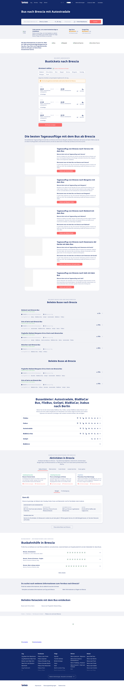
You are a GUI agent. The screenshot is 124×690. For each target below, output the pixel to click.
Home (23, 614)
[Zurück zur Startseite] (25, 2)
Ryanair (56, 656)
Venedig (82, 72)
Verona (68, 72)
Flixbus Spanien (42, 659)
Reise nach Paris (91, 661)
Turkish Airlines (58, 659)
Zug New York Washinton (29, 656)
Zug (31, 2)
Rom (56, 72)
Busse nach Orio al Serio (27, 606)
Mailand (41, 72)
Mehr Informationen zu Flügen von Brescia (74, 589)
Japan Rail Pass (91, 656)
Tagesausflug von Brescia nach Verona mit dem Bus (75, 150)
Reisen (89, 653)
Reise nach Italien (92, 665)
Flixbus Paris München (44, 665)
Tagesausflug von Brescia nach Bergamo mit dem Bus (76, 181)
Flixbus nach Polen (43, 656)
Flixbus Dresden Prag (44, 661)
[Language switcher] (70, 2)
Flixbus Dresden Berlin (44, 663)
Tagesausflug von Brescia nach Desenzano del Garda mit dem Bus (76, 243)
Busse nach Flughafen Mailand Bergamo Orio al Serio (56, 606)
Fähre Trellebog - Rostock (78, 663)
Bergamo (74, 72)
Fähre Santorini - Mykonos (78, 656)
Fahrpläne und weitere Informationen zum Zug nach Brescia (38, 589)
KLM (55, 665)
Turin (47, 74)
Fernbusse (41, 653)
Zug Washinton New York (29, 659)
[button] (58, 21)
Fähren (45, 2)
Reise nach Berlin (91, 659)
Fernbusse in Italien (38, 614)
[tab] (43, 469)
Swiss (55, 663)
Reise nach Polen (91, 663)
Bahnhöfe (24, 665)
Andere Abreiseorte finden (61, 68)
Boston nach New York (28, 661)
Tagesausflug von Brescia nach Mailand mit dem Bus (75, 212)
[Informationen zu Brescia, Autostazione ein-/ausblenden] (100, 552)
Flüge (41, 2)
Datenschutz (61, 685)
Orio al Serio (49, 72)
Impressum (38, 685)
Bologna (41, 74)
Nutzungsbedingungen (50, 685)
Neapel (62, 72)
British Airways (58, 661)
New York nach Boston (28, 663)
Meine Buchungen (80, 2)
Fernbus (36, 2)
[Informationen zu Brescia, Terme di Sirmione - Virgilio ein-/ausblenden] (100, 559)
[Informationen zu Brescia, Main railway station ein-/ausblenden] (100, 566)
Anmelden (100, 2)
